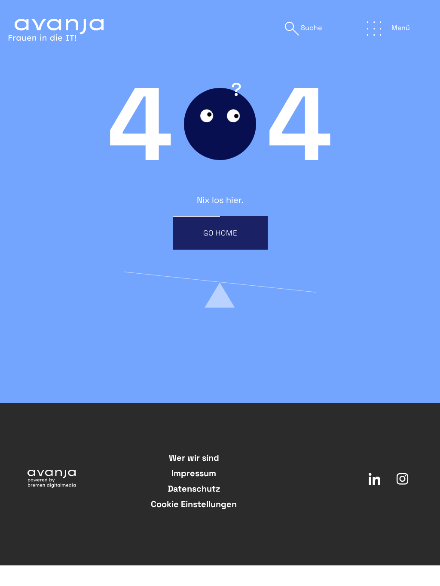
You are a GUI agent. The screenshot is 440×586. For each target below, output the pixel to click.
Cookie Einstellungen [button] (194, 504)
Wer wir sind (194, 457)
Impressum (193, 473)
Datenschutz (194, 488)
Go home (220, 233)
